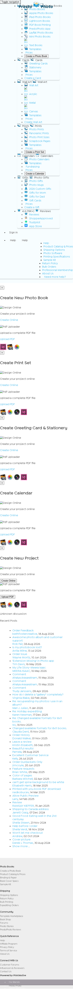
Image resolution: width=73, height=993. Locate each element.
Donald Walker (21, 738)
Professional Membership (57, 270)
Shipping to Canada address (30, 809)
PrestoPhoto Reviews (10, 929)
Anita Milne (19, 650)
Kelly (15, 758)
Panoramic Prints (39, 133)
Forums (4, 923)
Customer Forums (9, 965)
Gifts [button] (25, 177)
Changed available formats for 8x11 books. (39, 728)
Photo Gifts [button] (41, 177)
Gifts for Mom (37, 192)
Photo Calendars (39, 159)
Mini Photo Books (39, 36)
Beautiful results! (23, 748)
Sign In (13, 232)
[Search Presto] (9, 281)
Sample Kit (49, 260)
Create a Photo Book (36, 56)
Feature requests (23, 768)
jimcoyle (18, 765)
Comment (19, 674)
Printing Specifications (56, 256)
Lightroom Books (39, 21)
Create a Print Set (35, 152)
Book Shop (5, 919)
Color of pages (22, 775)
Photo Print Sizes (39, 137)
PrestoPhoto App (39, 29)
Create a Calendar (35, 173)
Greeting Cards (38, 63)
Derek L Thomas (22, 842)
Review (17, 802)
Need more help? (55, 277)
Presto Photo (36, 6)
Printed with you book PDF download (36, 789)
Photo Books (37, 9)
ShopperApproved (41, 218)
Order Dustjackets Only (27, 762)
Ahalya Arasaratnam (24, 677)
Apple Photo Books (41, 13)
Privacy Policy (7, 947)
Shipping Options (54, 250)
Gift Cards (35, 200)
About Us (48, 273)
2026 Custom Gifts (40, 189)
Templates (35, 49)
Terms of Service (8, 950)
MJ (14, 724)
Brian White (19, 772)
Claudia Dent (20, 731)
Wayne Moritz (21, 657)
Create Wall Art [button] (33, 122)
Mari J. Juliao (20, 708)
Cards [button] (25, 60)
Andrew (17, 836)
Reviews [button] (45, 211)
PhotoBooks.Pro (16, 991)
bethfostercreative (24, 633)
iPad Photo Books (40, 17)
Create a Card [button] (32, 78)
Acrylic (33, 94)
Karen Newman (22, 714)
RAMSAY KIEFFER (23, 805)
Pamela (17, 751)
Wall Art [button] (27, 82)
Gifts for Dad (37, 196)
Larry (15, 799)
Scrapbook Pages (39, 141)
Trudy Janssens (21, 691)
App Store (35, 226)
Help (46, 243)
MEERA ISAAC (21, 671)
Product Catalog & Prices (58, 246)
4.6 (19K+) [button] (28, 211)
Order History (21, 735)
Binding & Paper (8, 877)
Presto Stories (6, 926)
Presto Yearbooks (17, 988)
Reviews (34, 214)
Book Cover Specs (9, 881)
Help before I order (24, 826)
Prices (29, 52)
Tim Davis (18, 664)
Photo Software (52, 253)
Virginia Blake (21, 697)
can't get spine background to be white (38, 782)
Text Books (35, 45)
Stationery (35, 67)
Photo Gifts (36, 181)
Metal (32, 103)
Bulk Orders (49, 266)
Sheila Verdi (19, 829)
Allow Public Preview (25, 795)
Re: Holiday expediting (27, 711)
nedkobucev (20, 792)
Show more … (21, 846)
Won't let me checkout (27, 832)
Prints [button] (25, 126)
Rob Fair (17, 644)
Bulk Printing (6, 902)
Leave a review (22, 741)
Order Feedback (23, 630)
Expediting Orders (9, 905)
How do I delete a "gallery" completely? (37, 694)
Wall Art (33, 85)
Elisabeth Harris (22, 785)
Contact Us (5, 971)
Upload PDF (7, 339)
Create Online (9, 320)
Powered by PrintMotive (13, 975)
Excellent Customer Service (30, 755)
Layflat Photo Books (41, 32)
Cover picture (21, 839)
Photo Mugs (36, 185)
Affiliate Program (8, 944)
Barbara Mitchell (22, 778)
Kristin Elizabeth (22, 745)
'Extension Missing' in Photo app (33, 660)
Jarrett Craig (20, 812)
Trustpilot (34, 222)
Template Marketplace (11, 916)
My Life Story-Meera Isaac (29, 667)
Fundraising (33, 166)
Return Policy (50, 263)
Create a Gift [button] (31, 207)
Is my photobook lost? (27, 647)
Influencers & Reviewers (12, 968)
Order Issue (19, 654)
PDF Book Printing (40, 25)
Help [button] (13, 240)
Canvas (33, 111)
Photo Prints (36, 129)
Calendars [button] (28, 156)
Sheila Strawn (20, 822)
